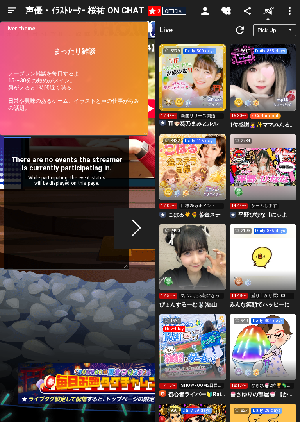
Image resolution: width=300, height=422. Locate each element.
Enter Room (193, 84)
